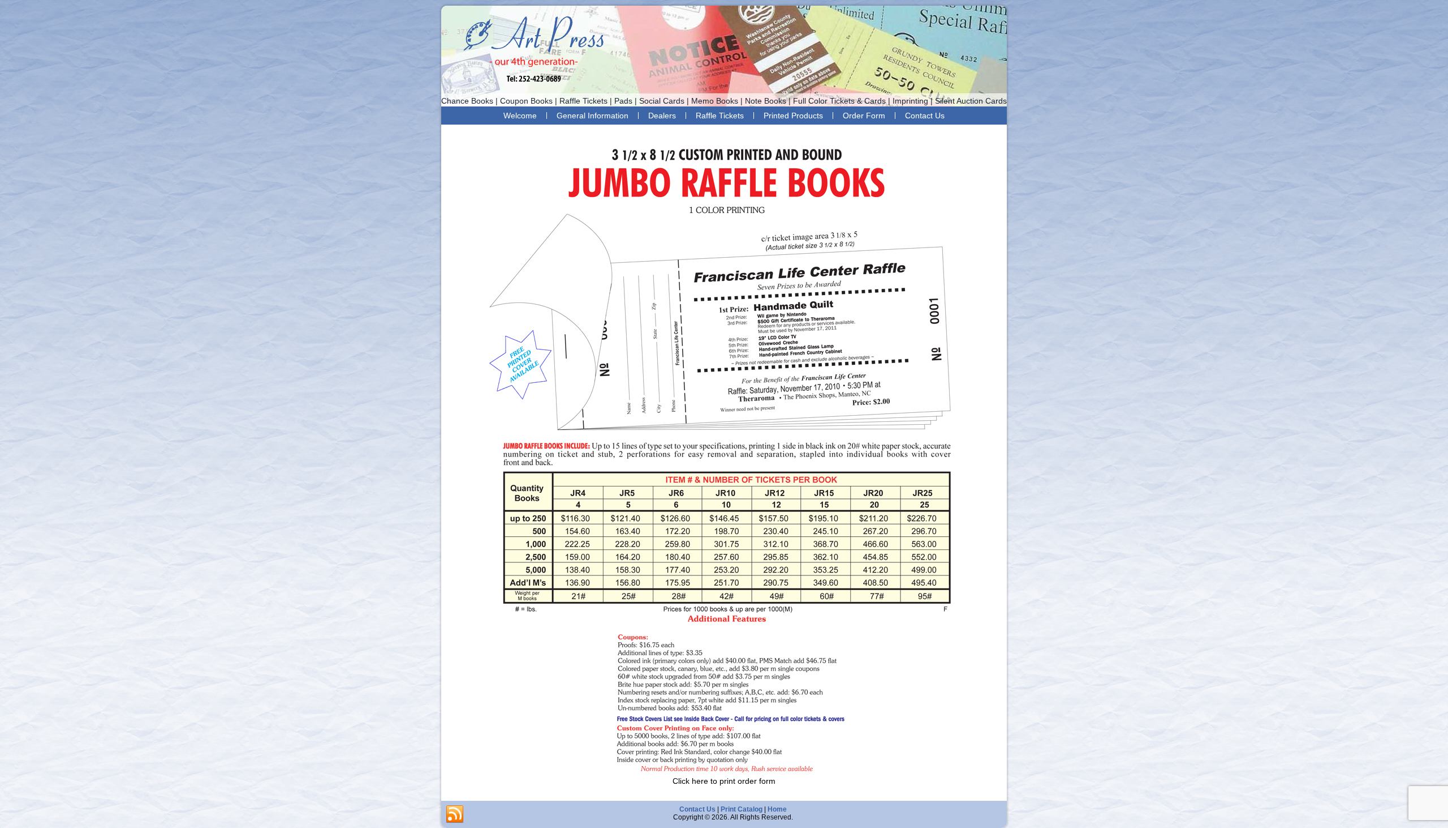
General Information (592, 115)
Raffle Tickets (720, 115)
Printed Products (793, 115)
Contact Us (925, 115)
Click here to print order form (724, 781)
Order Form (864, 115)
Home (777, 809)
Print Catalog (741, 809)
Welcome (520, 115)
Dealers (662, 115)
